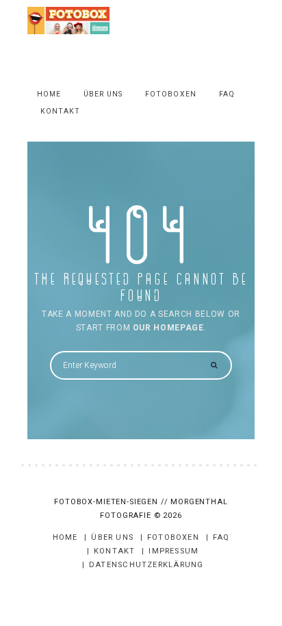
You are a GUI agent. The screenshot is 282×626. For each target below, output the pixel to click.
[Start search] (213, 365)
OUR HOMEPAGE (168, 327)
